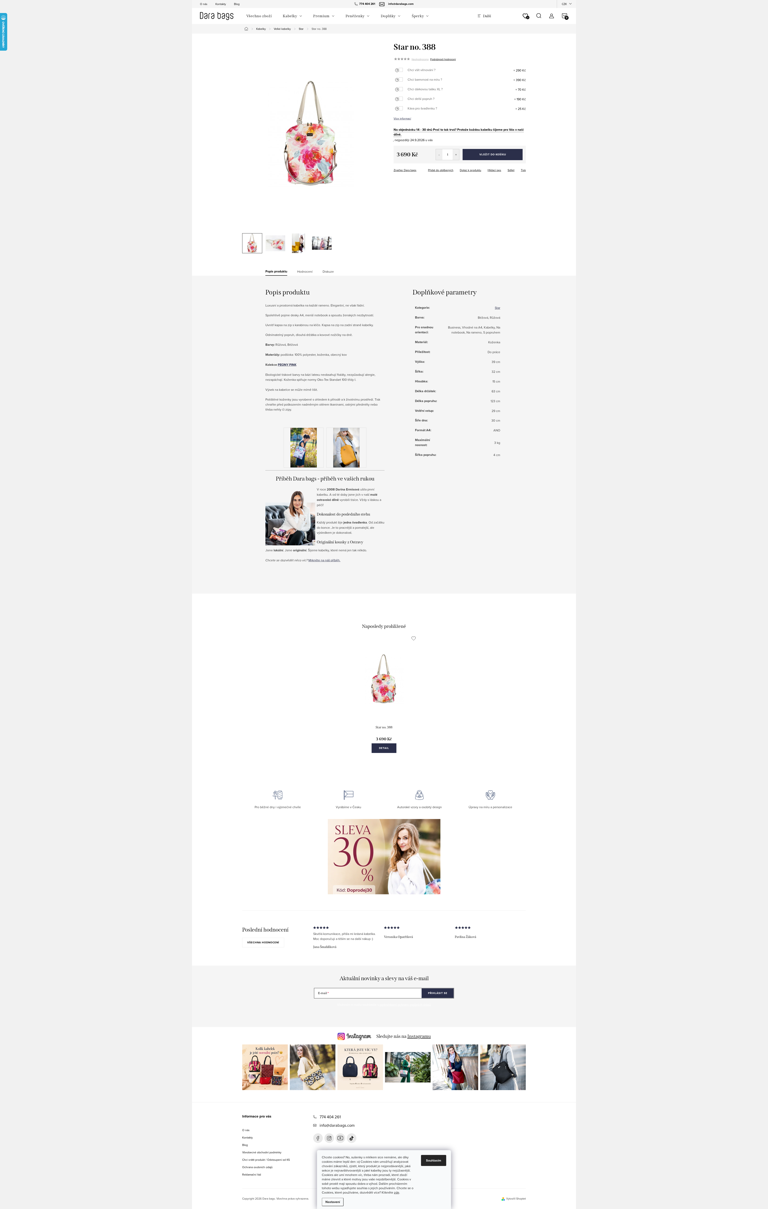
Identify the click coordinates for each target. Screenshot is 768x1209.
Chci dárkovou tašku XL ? (425, 89)
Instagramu (419, 1036)
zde (396, 1192)
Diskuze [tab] (328, 271)
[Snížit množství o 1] (439, 154)
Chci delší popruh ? (421, 99)
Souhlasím (433, 1160)
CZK (564, 4)
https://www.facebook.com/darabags (318, 1138)
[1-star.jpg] (303, 447)
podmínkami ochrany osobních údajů (405, 1004)
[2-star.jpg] (346, 447)
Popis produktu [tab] (276, 271)
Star (497, 308)
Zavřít (416, 169)
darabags (329, 1138)
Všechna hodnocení (263, 942)
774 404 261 (330, 1117)
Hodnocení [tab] (305, 271)
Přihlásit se (437, 993)
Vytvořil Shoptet (516, 1199)
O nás (203, 4)
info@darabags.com (337, 1125)
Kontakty (220, 4)
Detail (384, 748)
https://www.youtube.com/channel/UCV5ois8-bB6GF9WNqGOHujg (340, 1138)
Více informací (402, 119)
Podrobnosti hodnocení (443, 59)
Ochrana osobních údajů (257, 1167)
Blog (237, 4)
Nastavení (332, 1202)
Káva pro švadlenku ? (422, 108)
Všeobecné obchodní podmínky (261, 1152)
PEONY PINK (287, 364)
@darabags (351, 1138)
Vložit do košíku (492, 154)
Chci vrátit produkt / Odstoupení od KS (266, 1160)
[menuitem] (259, 16)
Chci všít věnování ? (421, 70)
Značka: (405, 170)
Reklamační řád (251, 1175)
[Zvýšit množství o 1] (456, 154)
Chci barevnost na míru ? (425, 79)
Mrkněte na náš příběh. (324, 560)
